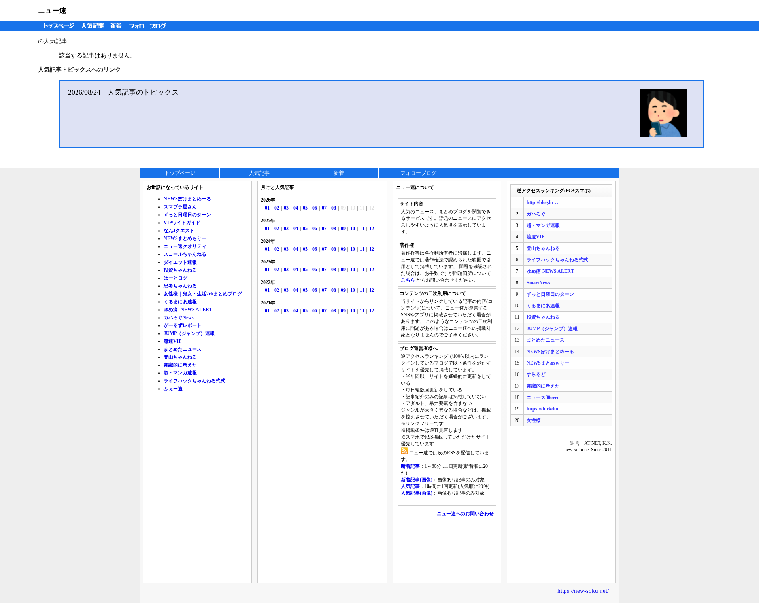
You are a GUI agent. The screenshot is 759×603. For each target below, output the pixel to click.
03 (286, 208)
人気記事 (93, 26)
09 (343, 228)
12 (371, 228)
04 (295, 208)
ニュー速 (52, 11)
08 (333, 208)
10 (352, 228)
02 (276, 208)
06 (314, 208)
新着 (117, 26)
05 (305, 208)
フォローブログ (149, 26)
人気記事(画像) (416, 493)
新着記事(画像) (416, 479)
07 (324, 208)
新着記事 (410, 466)
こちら (408, 280)
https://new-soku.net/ (583, 591)
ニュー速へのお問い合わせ (465, 513)
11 (362, 228)
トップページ (57, 26)
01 (267, 208)
